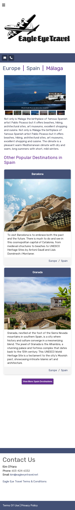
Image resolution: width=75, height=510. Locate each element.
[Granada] (37, 303)
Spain (33, 68)
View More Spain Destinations (37, 381)
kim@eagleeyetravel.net (24, 474)
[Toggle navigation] (3, 6)
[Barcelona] (37, 205)
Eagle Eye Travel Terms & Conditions (25, 481)
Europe (11, 68)
